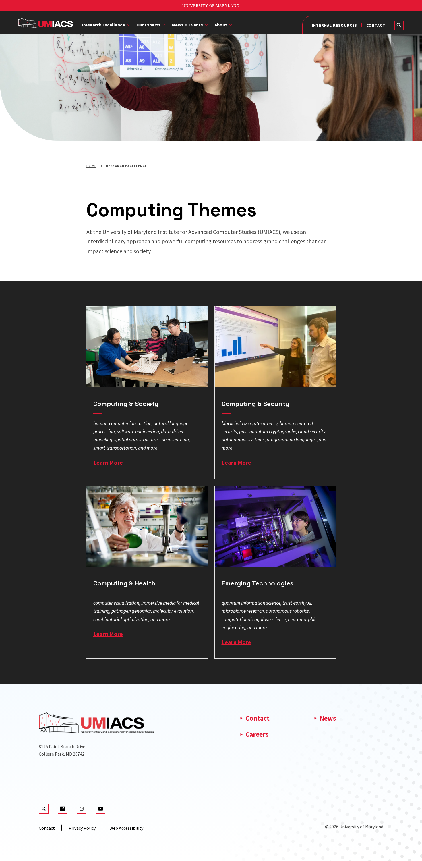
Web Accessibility (126, 828)
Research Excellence (103, 25)
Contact (375, 25)
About (220, 25)
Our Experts (148, 25)
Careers (257, 734)
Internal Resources (334, 25)
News (328, 718)
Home (91, 165)
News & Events (187, 25)
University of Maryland (211, 5)
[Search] (399, 25)
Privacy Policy (82, 828)
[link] (147, 392)
